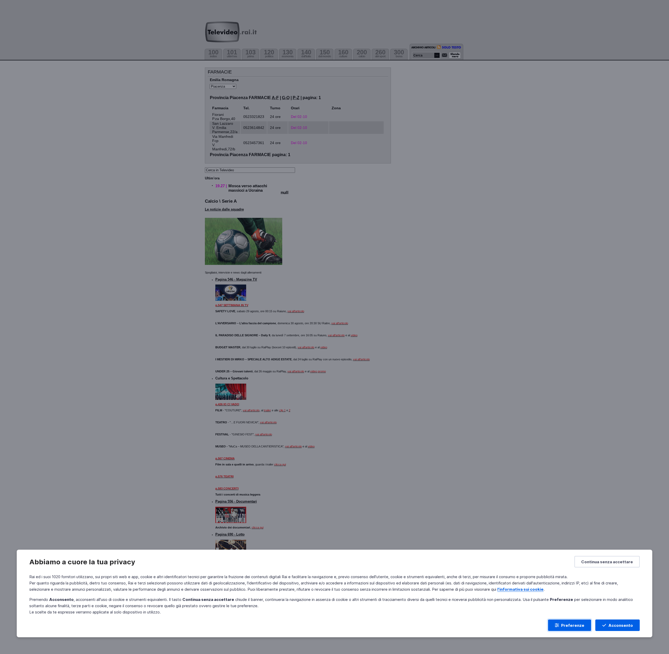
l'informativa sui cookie (520, 589)
